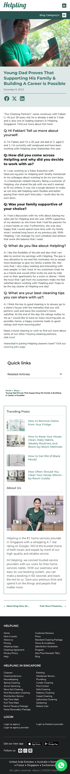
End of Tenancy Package (16, 706)
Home (7, 633)
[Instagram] (25, 751)
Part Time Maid (11, 699)
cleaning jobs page (14, 347)
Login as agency (12, 724)
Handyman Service (45, 676)
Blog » (17, 390)
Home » (9, 390)
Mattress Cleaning (45, 692)
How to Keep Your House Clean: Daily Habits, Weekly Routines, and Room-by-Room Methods (45, 441)
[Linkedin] (30, 751)
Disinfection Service (14, 696)
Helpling (31, 334)
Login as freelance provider (49, 724)
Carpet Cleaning (44, 696)
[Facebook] (20, 751)
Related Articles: (18, 374)
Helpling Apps (11, 646)
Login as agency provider (16, 727)
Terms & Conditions (45, 643)
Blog (37, 656)
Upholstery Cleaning (46, 699)
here (11, 337)
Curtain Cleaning (44, 682)
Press (38, 636)
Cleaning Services (12, 676)
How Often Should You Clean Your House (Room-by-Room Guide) (45, 475)
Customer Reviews (44, 633)
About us (8, 639)
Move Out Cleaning (13, 689)
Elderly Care (42, 706)
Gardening (41, 702)
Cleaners (8, 672)
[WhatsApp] (61, 765)
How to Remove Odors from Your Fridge (43, 422)
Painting (40, 672)
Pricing (7, 643)
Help (6, 656)
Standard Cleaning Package (49, 639)
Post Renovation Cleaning (17, 692)
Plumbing (41, 679)
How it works (10, 636)
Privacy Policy (11, 653)
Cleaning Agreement (14, 649)
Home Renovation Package (17, 709)
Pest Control (42, 686)
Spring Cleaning (12, 682)
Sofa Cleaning (43, 689)
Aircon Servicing (12, 686)
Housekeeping (11, 679)
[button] (64, 6)
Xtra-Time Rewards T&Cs (47, 653)
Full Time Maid (11, 702)
